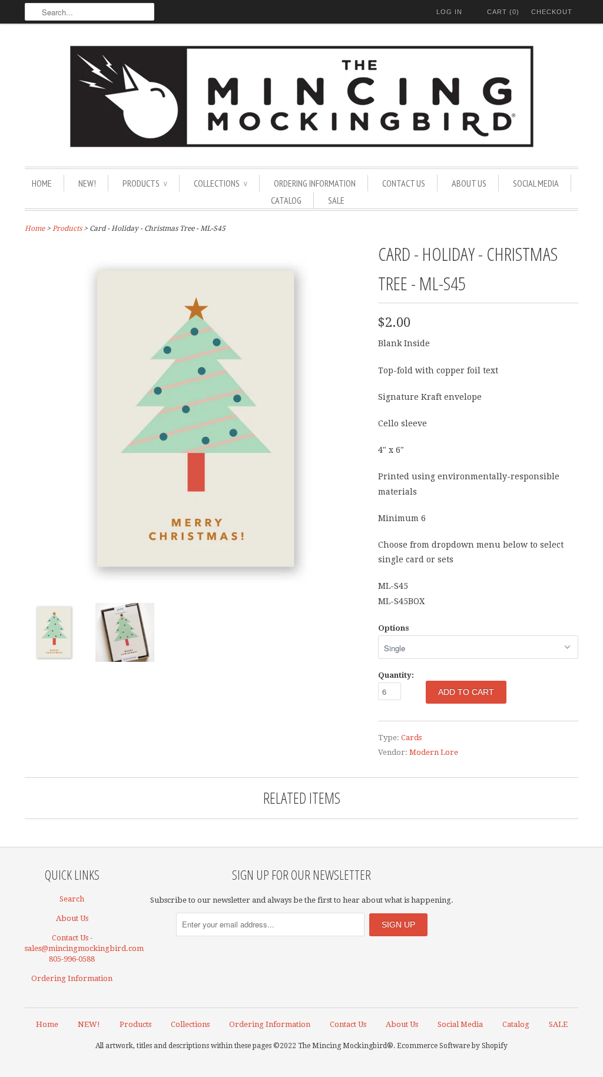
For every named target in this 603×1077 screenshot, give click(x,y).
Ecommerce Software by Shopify (452, 1046)
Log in (449, 11)
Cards (411, 737)
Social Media (536, 183)
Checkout (551, 11)
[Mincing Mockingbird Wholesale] (301, 98)
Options (393, 628)
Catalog (286, 200)
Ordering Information (315, 183)
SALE (336, 200)
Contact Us (403, 183)
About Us (469, 183)
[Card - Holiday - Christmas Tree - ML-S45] (195, 586)
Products (144, 183)
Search (71, 898)
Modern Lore (433, 752)
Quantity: (396, 675)
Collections (220, 183)
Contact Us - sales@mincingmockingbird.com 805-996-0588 (84, 948)
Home (42, 183)
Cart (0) (503, 11)
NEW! (87, 183)
